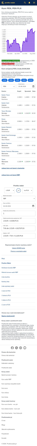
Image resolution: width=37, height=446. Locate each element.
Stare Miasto (5, 115)
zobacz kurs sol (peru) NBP (11, 175)
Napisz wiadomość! (8, 316)
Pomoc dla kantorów (8, 355)
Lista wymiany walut (8, 286)
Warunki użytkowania (8, 429)
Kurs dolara (5, 392)
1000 (11, 80)
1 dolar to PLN (6, 300)
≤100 (4, 80)
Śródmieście (5, 107)
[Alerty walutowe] (29, 2)
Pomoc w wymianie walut (18, 251)
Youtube (24, 347)
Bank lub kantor (7, 195)
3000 (24, 80)
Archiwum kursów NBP (9, 268)
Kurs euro (5, 388)
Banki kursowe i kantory (9, 375)
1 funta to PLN (6, 295)
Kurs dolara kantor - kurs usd (11, 409)
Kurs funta (5, 397)
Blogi (3, 258)
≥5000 (31, 80)
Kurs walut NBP (6, 379)
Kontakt (4, 438)
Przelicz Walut (10, 3)
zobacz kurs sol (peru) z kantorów (13, 168)
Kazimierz (5, 99)
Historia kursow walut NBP (10, 272)
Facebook (12, 347)
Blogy (3, 425)
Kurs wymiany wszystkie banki (11, 384)
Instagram (20, 347)
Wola (3, 164)
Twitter (16, 347)
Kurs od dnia (6, 203)
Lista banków (6, 277)
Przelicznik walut (7, 367)
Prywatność (5, 434)
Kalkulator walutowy (8, 363)
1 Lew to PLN (6, 304)
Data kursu (21, 84)
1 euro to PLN (6, 291)
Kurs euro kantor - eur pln (10, 404)
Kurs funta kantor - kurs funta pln (12, 413)
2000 (17, 80)
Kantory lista (5, 281)
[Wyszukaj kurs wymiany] (25, 2)
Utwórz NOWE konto (18, 248)
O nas (3, 420)
